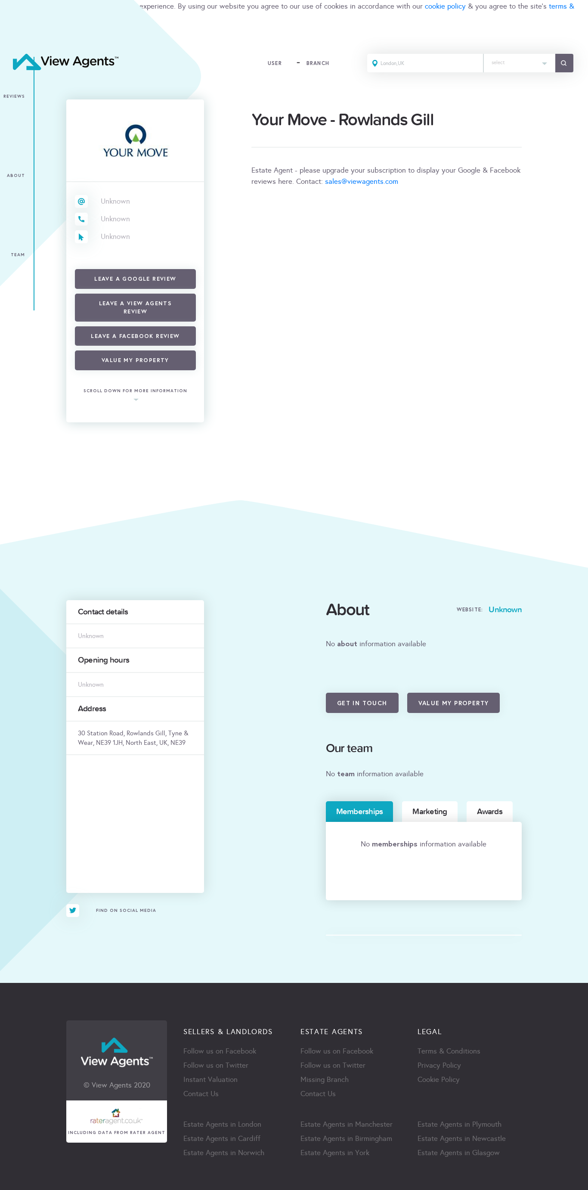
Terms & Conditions (449, 1051)
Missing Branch (324, 1079)
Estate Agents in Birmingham (346, 1138)
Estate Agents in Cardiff (221, 1138)
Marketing (429, 811)
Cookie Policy (439, 1079)
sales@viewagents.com (361, 181)
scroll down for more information (135, 391)
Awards (489, 811)
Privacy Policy (439, 1065)
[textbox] (519, 60)
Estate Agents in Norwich (223, 1152)
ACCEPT (16, 36)
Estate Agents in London (222, 1124)
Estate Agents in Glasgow (459, 1152)
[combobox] (519, 63)
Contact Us (201, 1093)
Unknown (115, 201)
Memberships (359, 811)
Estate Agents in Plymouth (459, 1124)
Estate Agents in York (334, 1152)
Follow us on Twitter (215, 1065)
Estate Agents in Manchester (346, 1124)
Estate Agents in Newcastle (462, 1138)
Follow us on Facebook (219, 1051)
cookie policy (445, 6)
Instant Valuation (210, 1079)
